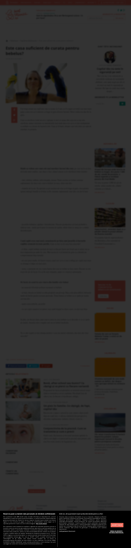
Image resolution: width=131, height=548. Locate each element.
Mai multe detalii (41, 523)
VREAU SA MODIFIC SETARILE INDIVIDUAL (116, 532)
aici (20, 537)
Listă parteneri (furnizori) (67, 531)
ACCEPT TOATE (117, 525)
